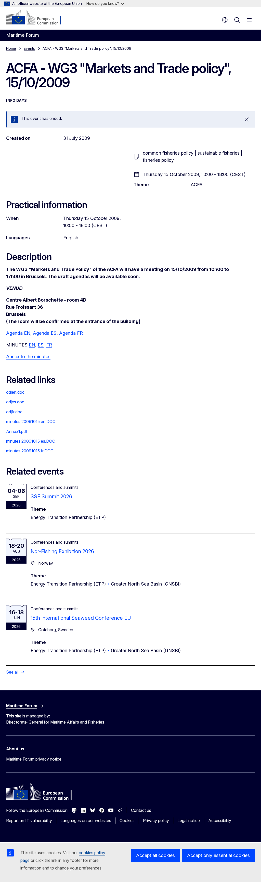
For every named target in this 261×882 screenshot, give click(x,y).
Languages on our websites (85, 820)
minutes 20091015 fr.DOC (29, 451)
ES (41, 344)
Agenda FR (71, 333)
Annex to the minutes (28, 356)
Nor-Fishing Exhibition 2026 (62, 551)
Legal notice (188, 820)
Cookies (127, 820)
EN (32, 344)
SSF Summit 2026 (51, 496)
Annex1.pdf (16, 431)
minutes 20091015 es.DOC (30, 441)
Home (11, 48)
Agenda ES (45, 333)
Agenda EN (18, 333)
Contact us (141, 810)
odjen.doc (15, 392)
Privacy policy (156, 820)
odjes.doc (15, 402)
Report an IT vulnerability (29, 820)
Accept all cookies (155, 855)
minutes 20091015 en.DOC (30, 421)
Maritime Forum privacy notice (33, 759)
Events (29, 48)
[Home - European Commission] (37, 18)
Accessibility (219, 820)
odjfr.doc (14, 411)
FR (49, 344)
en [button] (224, 20)
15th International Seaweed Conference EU (81, 618)
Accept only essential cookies (218, 855)
